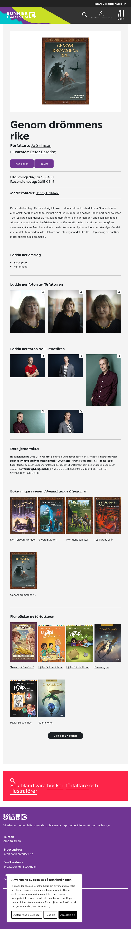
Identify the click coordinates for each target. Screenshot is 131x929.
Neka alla (50, 915)
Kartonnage (20, 266)
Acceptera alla (67, 915)
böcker (55, 785)
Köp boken (22, 164)
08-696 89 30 (12, 841)
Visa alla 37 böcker (65, 736)
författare (77, 785)
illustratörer (23, 791)
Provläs (44, 164)
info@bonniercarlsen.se (18, 854)
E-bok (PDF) (20, 262)
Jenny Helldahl (47, 193)
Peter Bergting (43, 152)
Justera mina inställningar (26, 915)
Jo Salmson (41, 145)
